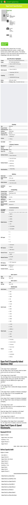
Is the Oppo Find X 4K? (7, 385)
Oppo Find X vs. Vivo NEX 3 (8, 484)
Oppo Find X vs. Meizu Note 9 (8, 492)
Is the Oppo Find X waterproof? (9, 369)
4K (4, 388)
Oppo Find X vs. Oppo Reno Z (8, 486)
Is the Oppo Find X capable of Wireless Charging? (14, 391)
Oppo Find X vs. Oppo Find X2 (8, 481)
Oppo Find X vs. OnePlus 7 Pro (8, 478)
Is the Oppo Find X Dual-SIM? (8, 375)
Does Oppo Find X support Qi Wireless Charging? (14, 398)
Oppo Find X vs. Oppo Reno (7, 475)
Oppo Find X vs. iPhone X (7, 489)
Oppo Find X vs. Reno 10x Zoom (9, 495)
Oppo (8, 10)
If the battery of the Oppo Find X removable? (12, 421)
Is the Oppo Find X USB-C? (8, 416)
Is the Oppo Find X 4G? (7, 404)
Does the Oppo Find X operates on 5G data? (12, 411)
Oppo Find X (11, 60)
